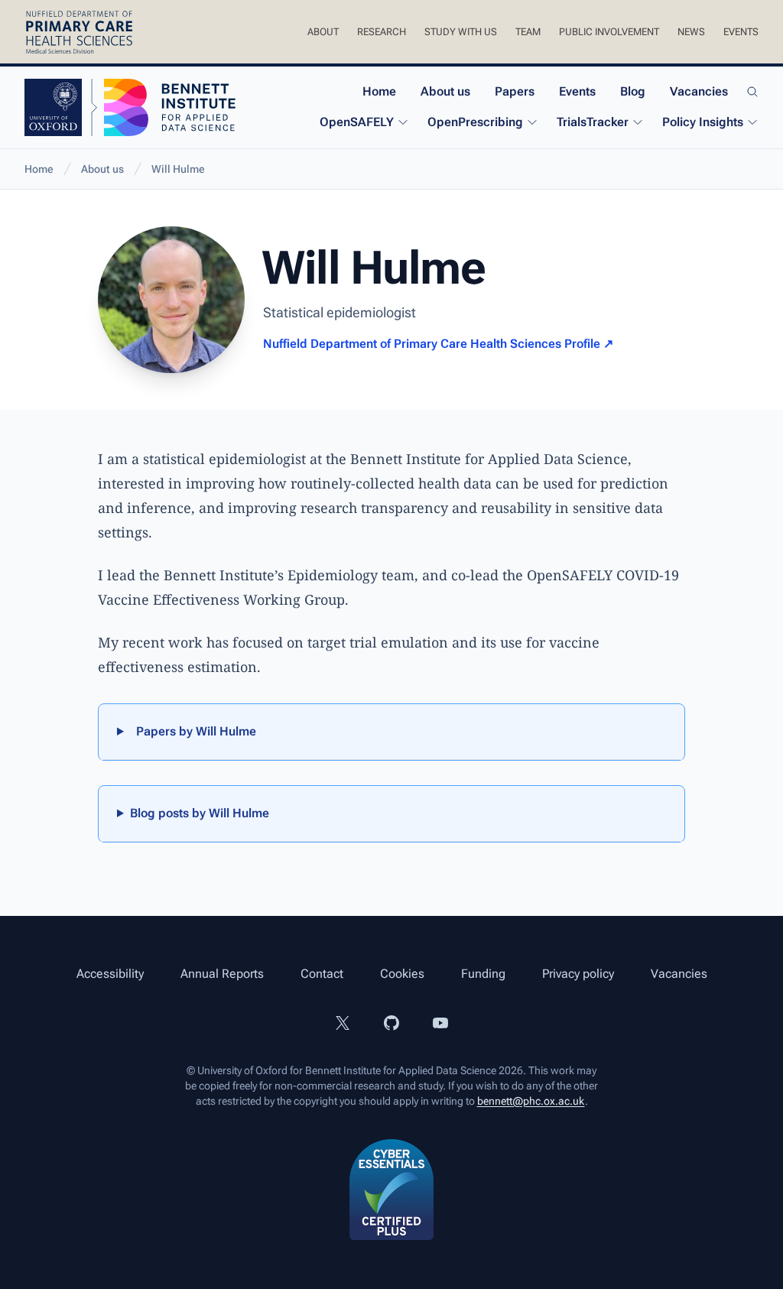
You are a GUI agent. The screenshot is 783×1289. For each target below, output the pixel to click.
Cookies (402, 973)
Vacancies (699, 91)
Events (741, 31)
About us (445, 91)
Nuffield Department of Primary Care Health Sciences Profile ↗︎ (438, 343)
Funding (483, 973)
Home (379, 91)
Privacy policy (578, 973)
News (691, 31)
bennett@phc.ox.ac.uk (531, 1101)
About (323, 31)
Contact (322, 973)
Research (381, 31)
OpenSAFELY (357, 122)
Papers (514, 91)
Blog (632, 91)
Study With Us (460, 31)
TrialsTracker (593, 122)
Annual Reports (222, 973)
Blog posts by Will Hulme (199, 813)
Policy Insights (702, 122)
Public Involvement (609, 31)
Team (528, 31)
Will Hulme (178, 169)
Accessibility (110, 973)
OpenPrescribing (475, 122)
